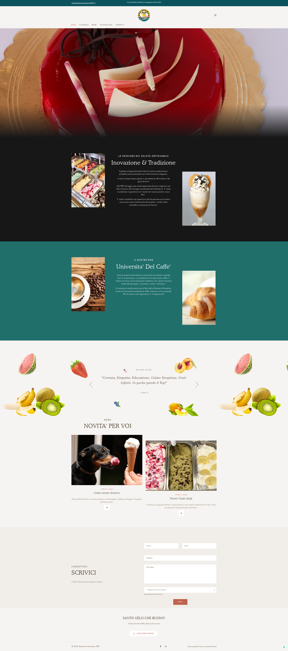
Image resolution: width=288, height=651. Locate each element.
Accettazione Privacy (153, 594)
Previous (91, 384)
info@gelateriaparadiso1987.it (83, 3)
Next (197, 384)
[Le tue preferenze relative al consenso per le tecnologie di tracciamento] (284, 647)
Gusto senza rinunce (107, 492)
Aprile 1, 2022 (107, 489)
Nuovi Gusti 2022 (181, 498)
